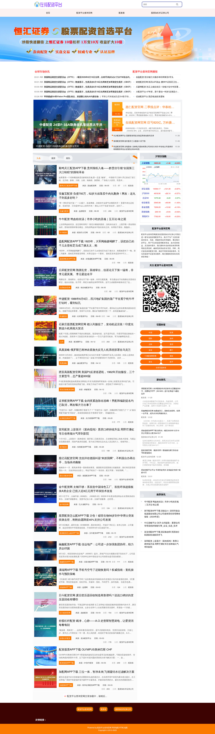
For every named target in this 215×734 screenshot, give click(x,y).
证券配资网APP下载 (67, 418)
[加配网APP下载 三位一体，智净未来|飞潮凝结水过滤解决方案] (45, 678)
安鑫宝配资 (64, 211)
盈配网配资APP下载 (67, 258)
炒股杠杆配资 (65, 638)
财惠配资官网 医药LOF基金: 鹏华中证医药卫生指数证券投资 (162, 81)
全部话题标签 (161, 367)
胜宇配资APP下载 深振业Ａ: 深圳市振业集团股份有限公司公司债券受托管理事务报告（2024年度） (162, 507)
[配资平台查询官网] (48, 4)
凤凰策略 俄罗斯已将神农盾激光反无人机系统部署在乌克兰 (95, 349)
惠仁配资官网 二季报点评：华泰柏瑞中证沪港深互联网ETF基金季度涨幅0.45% (160, 406)
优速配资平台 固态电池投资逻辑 (150, 96)
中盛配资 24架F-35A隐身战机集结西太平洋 (158, 388)
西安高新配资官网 (67, 389)
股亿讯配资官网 (66, 475)
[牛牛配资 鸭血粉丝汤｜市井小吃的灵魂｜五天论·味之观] (45, 225)
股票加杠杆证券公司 (160, 12)
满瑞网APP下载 (66, 587)
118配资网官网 (150, 356)
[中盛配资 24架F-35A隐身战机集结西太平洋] (70, 124)
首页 (48, 12)
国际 (150, 338)
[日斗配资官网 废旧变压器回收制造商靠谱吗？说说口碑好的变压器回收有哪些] (45, 601)
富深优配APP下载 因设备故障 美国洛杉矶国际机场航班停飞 (161, 527)
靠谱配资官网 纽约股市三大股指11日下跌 (129, 141)
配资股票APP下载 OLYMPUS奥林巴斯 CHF (85, 649)
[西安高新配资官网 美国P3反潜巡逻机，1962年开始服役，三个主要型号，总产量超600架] (45, 378)
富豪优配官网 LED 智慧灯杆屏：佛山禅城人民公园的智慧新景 (96, 725)
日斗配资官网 (65, 612)
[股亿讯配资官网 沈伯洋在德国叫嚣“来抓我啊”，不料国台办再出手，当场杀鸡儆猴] (45, 464)
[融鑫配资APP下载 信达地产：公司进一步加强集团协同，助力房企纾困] (45, 550)
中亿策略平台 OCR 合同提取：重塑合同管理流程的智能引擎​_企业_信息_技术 (162, 518)
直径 (171, 344)
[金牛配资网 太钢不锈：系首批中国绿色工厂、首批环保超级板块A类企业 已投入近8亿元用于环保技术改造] (45, 493)
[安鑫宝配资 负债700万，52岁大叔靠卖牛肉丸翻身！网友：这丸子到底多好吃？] (45, 200)
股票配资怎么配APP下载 (69, 533)
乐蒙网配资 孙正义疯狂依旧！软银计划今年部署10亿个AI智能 (163, 86)
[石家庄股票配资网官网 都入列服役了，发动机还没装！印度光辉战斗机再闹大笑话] (45, 330)
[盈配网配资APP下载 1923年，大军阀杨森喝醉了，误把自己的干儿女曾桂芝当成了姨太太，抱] (45, 247)
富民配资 (63, 447)
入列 (61, 341)
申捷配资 (63, 316)
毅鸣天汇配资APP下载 (68, 185)
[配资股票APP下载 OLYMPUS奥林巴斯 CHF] (45, 656)
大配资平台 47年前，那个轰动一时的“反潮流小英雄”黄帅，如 (163, 91)
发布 (150, 350)
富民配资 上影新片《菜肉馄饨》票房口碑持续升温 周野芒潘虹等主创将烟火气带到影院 (161, 537)
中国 (150, 332)
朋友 (171, 356)
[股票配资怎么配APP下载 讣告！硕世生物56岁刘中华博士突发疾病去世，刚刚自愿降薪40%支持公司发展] (45, 522)
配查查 (122, 12)
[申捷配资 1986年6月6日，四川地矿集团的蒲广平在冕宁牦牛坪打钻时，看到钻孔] (45, 305)
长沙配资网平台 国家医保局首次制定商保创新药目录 (133, 135)
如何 (171, 338)
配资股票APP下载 (67, 663)
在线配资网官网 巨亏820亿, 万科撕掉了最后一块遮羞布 (162, 122)
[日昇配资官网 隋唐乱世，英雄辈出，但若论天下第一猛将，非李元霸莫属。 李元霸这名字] (45, 276)
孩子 (171, 361)
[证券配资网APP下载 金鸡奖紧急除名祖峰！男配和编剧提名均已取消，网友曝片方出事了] (45, 407)
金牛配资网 (64, 504)
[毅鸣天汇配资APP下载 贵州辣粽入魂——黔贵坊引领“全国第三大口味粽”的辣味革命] (45, 174)
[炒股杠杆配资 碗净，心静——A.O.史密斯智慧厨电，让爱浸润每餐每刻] (45, 627)
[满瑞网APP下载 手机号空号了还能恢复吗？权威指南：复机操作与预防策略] (45, 576)
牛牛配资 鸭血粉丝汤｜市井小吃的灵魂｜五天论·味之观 (92, 219)
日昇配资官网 (65, 287)
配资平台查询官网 (84, 12)
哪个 (171, 350)
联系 (171, 332)
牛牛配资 (63, 232)
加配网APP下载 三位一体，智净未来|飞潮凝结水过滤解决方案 (96, 671)
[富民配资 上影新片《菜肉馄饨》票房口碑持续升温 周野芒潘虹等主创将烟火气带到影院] (45, 436)
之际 (150, 344)
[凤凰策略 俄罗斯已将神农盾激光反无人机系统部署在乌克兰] (45, 356)
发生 (150, 361)
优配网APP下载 (66, 713)
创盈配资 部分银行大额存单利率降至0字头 (154, 77)
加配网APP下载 (66, 685)
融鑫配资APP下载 (67, 561)
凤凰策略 (63, 363)
